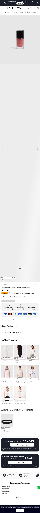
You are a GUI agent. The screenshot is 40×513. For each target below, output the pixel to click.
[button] (31, 8)
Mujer (12, 12)
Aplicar (22, 293)
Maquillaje (33, 12)
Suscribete (20, 463)
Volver (7, 12)
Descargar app (22, 445)
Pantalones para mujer (6, 486)
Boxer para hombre (5, 491)
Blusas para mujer (5, 488)
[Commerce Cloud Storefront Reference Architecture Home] (14, 8)
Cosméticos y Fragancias (22, 12)
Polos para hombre (5, 489)
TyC (36, 466)
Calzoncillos (4, 493)
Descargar (20, 3)
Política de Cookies (28, 506)
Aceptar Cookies (20, 510)
